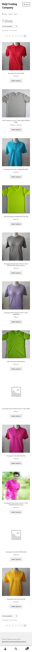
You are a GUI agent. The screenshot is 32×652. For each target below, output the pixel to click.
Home (5, 14)
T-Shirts (11, 14)
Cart (24, 647)
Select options (16, 81)
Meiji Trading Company (9, 5)
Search (16, 649)
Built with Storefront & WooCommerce (14, 641)
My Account (5, 649)
